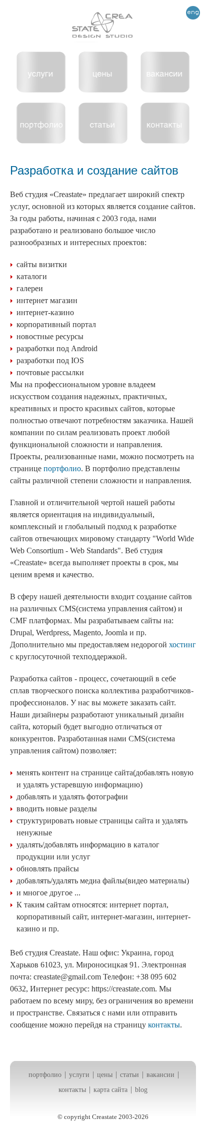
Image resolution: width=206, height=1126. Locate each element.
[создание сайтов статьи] (103, 141)
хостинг (182, 644)
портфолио (62, 468)
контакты (164, 1024)
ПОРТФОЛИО (45, 1074)
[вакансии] (165, 90)
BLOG (141, 1089)
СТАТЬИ (129, 1074)
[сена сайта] (103, 90)
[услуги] (41, 90)
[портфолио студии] (41, 141)
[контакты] (165, 141)
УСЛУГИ (79, 1074)
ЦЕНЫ (104, 1074)
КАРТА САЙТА (111, 1089)
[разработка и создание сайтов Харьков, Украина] (103, 28)
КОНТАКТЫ (72, 1089)
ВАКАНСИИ (160, 1074)
